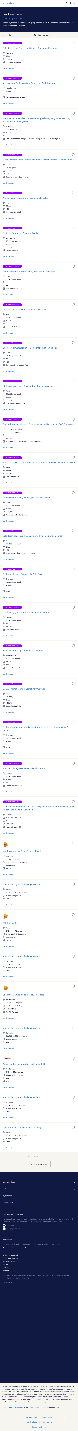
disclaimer (6, 1267)
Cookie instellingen (39, 1427)
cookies (5, 1264)
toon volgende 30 (39, 1164)
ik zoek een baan (9, 1182)
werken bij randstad (10, 1255)
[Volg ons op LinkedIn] (4, 1247)
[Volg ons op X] (17, 1247)
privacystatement (9, 1261)
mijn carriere (7, 1196)
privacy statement (16, 1407)
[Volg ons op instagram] (21, 1247)
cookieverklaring (36, 1407)
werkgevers (7, 1189)
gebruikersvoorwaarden (12, 1258)
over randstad (8, 1202)
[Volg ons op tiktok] (26, 1247)
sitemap (6, 1270)
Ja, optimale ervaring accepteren (39, 1417)
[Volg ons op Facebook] (8, 1247)
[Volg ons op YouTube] (13, 1247)
